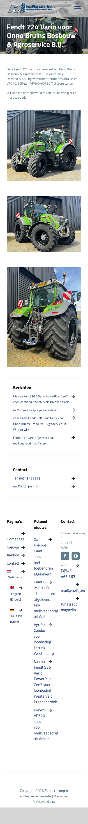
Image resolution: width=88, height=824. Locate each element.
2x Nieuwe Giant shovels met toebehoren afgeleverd (43, 557)
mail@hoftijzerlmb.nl (70, 590)
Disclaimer (61, 796)
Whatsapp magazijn (69, 607)
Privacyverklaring (44, 801)
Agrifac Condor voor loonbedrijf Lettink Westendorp (43, 639)
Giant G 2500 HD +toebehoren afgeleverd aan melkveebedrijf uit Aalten (43, 599)
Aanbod (13, 555)
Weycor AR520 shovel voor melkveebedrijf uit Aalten (43, 724)
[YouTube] (76, 556)
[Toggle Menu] (77, 8)
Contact (13, 563)
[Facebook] (65, 556)
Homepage (16, 539)
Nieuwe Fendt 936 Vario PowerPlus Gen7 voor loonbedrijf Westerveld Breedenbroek (43, 682)
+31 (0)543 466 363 (68, 570)
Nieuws (13, 547)
